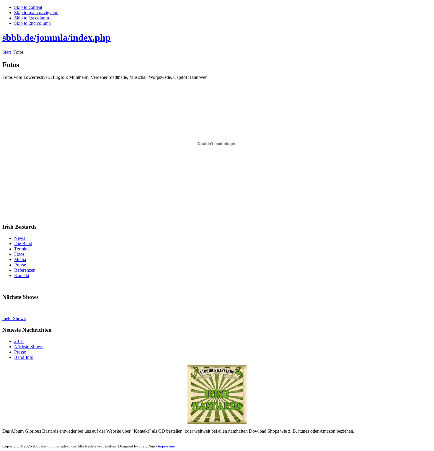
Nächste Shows (28, 346)
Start (6, 52)
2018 (19, 341)
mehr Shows (14, 318)
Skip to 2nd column (32, 23)
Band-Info (23, 357)
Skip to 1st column (31, 17)
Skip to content (28, 7)
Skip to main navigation (36, 12)
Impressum (166, 446)
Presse (20, 351)
